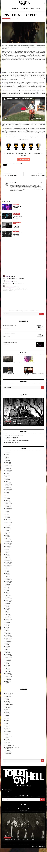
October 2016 (8, 639)
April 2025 (7, 478)
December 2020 (9, 560)
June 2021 (8, 551)
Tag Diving (7, 744)
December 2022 (9, 522)
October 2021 (8, 544)
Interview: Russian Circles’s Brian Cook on (12, 362)
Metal (14, 204)
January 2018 (8, 616)
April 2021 (7, 554)
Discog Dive (8, 701)
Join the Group (24, 8)
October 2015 (8, 659)
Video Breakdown (9, 752)
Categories (15, 8)
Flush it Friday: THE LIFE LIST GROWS (12, 442)
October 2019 (8, 582)
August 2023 (8, 509)
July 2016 (7, 644)
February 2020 (8, 576)
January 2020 (8, 578)
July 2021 (7, 549)
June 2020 (8, 570)
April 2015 (7, 668)
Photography (8, 728)
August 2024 (8, 490)
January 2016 (8, 654)
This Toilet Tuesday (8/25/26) (8, 373)
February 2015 (8, 671)
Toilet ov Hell (36, 846)
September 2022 (9, 527)
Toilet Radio (8, 750)
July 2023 (7, 511)
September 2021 (9, 546)
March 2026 (8, 460)
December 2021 (9, 541)
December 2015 (9, 655)
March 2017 (8, 632)
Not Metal (4, 18)
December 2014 (9, 674)
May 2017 (7, 628)
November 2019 (9, 581)
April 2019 (7, 592)
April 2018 (7, 611)
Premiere (7, 729)
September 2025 (9, 470)
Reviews (9, 18)
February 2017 (8, 633)
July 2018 (7, 606)
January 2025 (8, 482)
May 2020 (7, 571)
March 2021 (8, 555)
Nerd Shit (14, 222)
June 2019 (8, 589)
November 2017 (9, 619)
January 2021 (8, 559)
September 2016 (9, 641)
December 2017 (9, 617)
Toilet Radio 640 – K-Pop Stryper (30, 362)
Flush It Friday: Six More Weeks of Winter (15, 423)
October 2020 (8, 563)
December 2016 (9, 636)
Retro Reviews (8, 732)
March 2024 (8, 498)
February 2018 (8, 614)
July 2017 (7, 625)
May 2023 (7, 514)
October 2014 (8, 678)
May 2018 (7, 609)
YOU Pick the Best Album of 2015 (9, 325)
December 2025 (9, 465)
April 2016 (7, 649)
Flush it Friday (8, 707)
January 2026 (8, 463)
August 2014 (8, 681)
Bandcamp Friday (9, 694)
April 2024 (7, 497)
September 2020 (9, 565)
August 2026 (8, 452)
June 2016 (8, 646)
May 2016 (7, 647)
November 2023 (9, 505)
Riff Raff (7, 737)
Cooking (7, 699)
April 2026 (7, 459)
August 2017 (8, 624)
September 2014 (9, 679)
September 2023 (9, 508)
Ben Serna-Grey (15, 18)
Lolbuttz (7, 715)
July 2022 (7, 530)
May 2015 (7, 666)
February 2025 (8, 481)
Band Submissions (9, 693)
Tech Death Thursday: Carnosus (9, 175)
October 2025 (8, 468)
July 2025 (7, 473)
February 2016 (8, 652)
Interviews (7, 710)
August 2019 (8, 586)
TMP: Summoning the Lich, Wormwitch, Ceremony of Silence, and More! (21, 840)
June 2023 (8, 513)
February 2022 (8, 538)
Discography (8, 702)
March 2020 (8, 574)
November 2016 (9, 638)
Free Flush (7, 709)
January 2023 (8, 520)
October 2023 (8, 506)
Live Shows (8, 713)
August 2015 (8, 662)
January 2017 (8, 635)
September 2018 (9, 603)
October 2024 (8, 487)
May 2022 (7, 533)
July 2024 (7, 492)
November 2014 (9, 676)
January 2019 (8, 597)
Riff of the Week (9, 736)
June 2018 (8, 608)
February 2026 (8, 462)
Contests (7, 698)
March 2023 (8, 517)
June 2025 (8, 474)
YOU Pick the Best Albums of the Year (10, 342)
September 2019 (9, 584)
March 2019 (8, 593)
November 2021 (9, 543)
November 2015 (9, 657)
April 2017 (7, 630)
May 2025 (7, 476)
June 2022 (8, 532)
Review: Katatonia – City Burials (38, 175)
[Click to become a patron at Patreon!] (23, 159)
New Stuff (17, 213)
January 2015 (8, 673)
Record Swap (8, 731)
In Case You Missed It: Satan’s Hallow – (17, 234)
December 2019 (9, 579)
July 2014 (7, 682)
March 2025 (8, 479)
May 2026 (7, 457)
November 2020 (9, 562)
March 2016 (8, 651)
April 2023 (7, 516)
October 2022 (8, 525)
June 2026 (8, 455)
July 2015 (7, 663)
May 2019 (7, 590)
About (32, 8)
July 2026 (7, 454)
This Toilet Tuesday (9, 748)
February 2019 (8, 595)
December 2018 (9, 598)
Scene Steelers (8, 740)
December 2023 (9, 503)
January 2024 (8, 501)
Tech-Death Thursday (10, 745)
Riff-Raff (7, 739)
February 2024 (8, 500)
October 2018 (8, 601)
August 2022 (8, 528)
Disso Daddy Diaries (9, 704)
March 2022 (8, 536)
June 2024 (8, 493)
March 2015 (8, 670)
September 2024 (9, 489)
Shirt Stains (8, 742)
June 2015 (8, 665)
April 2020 (7, 573)
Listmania (7, 712)
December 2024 (9, 484)
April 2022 (7, 535)
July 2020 (7, 568)
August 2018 (8, 605)
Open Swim (6, 421)
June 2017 (8, 627)
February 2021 (8, 557)
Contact (38, 8)
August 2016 (8, 643)
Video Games (8, 753)
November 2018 (9, 600)
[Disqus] (23, 258)
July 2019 (7, 587)
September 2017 (9, 622)
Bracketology (8, 696)
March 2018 (8, 613)
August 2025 (8, 471)
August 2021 (8, 547)
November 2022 (9, 524)
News (7, 721)
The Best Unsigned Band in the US (12, 747)
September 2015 (9, 660)
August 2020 (8, 566)
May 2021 (7, 552)
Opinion (14, 214)
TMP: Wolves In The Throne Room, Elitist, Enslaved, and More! (17, 440)
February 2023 (8, 519)
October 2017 (8, 620)
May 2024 (7, 495)
